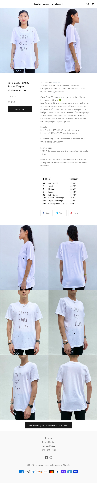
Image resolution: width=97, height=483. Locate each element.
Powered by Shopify (61, 465)
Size (11, 96)
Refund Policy (48, 442)
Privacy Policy (48, 446)
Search (48, 438)
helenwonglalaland (48, 4)
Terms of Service (48, 450)
